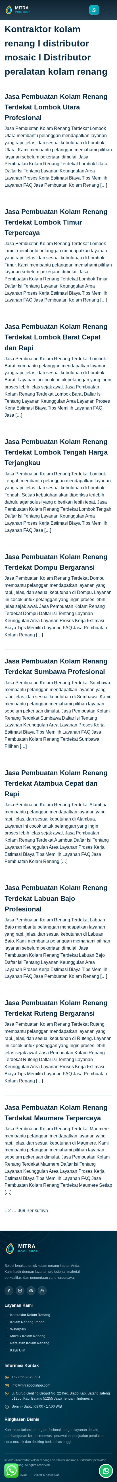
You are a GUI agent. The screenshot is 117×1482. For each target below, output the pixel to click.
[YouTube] (31, 1290)
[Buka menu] (107, 10)
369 (21, 1210)
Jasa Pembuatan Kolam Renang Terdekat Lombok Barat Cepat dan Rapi (56, 337)
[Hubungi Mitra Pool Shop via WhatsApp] (94, 10)
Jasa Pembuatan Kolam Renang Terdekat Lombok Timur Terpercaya (56, 222)
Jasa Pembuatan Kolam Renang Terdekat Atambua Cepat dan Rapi (56, 783)
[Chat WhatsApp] (106, 1471)
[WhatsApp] (42, 1290)
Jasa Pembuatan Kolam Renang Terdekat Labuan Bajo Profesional (56, 898)
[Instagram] (20, 1290)
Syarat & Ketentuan (47, 1474)
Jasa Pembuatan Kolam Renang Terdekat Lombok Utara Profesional (56, 107)
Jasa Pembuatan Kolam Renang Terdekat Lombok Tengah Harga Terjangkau (56, 452)
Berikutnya (37, 1210)
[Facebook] (9, 1290)
